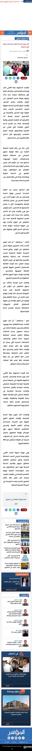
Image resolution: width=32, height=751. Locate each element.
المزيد (7, 686)
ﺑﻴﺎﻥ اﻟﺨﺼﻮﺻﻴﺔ (23, 742)
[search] (2, 33)
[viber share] (6, 78)
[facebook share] (18, 78)
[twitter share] (14, 78)
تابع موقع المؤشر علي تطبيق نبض (16, 501)
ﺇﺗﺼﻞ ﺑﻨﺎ (7, 742)
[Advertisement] (16, 17)
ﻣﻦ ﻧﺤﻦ (14, 742)
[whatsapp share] (10, 78)
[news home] (16, 732)
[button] (17, 681)
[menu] (30, 33)
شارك (23, 78)
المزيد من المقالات (11, 590)
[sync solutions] (27, 747)
